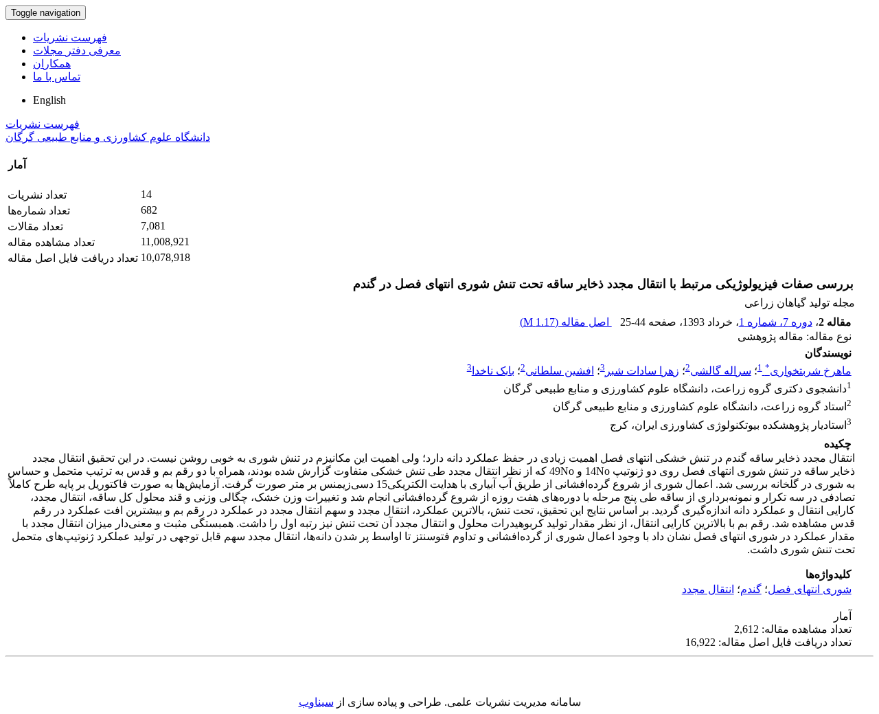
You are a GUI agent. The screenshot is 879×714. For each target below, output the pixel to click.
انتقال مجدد (708, 589)
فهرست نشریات (70, 37)
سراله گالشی (720, 371)
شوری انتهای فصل (810, 589)
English (49, 100)
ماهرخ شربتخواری (808, 371)
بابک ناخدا (493, 371)
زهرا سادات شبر (642, 371)
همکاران (52, 63)
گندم (751, 589)
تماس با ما (56, 76)
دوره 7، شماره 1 (775, 322)
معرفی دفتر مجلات (77, 50)
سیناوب (316, 702)
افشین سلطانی (559, 371)
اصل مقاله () (566, 322)
